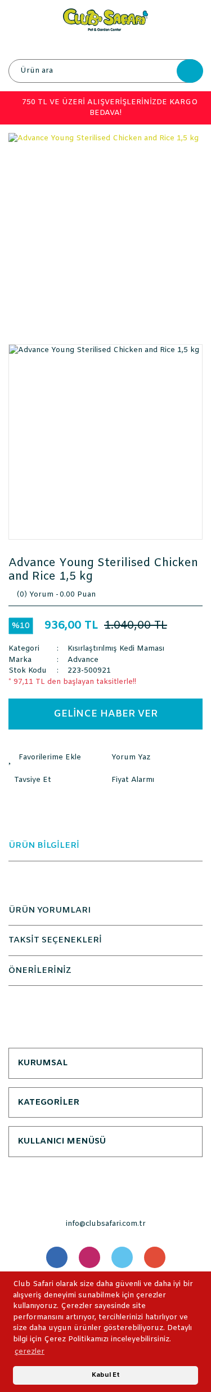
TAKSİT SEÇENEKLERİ (55, 940)
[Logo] (105, 19)
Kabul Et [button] (106, 1375)
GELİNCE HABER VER (105, 714)
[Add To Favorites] (57, 757)
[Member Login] (105, 45)
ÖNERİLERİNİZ (39, 970)
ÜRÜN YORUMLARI (49, 910)
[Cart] (191, 45)
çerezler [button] (29, 1352)
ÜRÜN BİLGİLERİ (43, 845)
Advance (83, 660)
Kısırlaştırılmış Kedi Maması (116, 648)
